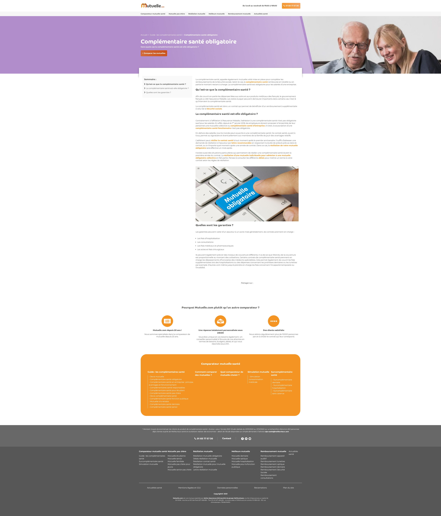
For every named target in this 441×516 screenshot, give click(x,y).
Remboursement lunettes (273, 461)
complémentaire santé (257, 82)
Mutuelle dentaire (240, 456)
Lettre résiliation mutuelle (205, 470)
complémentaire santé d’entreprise (247, 126)
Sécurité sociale (214, 109)
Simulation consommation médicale (256, 379)
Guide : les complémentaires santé (166, 35)
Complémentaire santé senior (163, 407)
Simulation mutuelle (258, 372)
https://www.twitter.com (246, 439)
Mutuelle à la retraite (159, 401)
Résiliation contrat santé (204, 461)
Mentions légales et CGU (189, 488)
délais (261, 158)
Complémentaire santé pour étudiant (167, 390)
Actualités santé (261, 14)
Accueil (144, 35)
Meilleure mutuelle (217, 14)
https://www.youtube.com (250, 439)
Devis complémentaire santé (163, 396)
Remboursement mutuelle (239, 14)
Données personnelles (227, 488)
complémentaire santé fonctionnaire (213, 128)
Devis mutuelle (157, 377)
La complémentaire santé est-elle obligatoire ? (167, 88)
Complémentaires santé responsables (167, 388)
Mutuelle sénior (175, 459)
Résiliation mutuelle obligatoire (207, 456)
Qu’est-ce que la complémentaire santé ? (166, 84)
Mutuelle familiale (176, 461)
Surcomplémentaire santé (151, 461)
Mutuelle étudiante (177, 456)
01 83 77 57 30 (292, 6)
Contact (226, 438)
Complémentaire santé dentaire (165, 404)
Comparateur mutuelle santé (153, 14)
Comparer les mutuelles (154, 53)
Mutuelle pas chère (177, 14)
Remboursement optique (272, 464)
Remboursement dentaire (273, 467)
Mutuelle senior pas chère (179, 470)
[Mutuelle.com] (153, 5)
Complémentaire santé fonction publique (169, 399)
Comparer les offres (209, 512)
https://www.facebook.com (242, 439)
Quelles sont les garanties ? (158, 92)
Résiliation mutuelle (196, 14)
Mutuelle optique (240, 459)
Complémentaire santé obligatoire (166, 379)
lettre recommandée (241, 143)
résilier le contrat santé (222, 140)
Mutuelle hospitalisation (243, 461)
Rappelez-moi (232, 512)
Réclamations (260, 488)
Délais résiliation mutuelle (205, 459)
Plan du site (288, 488)
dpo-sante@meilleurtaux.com (277, 432)
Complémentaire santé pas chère (165, 393)
